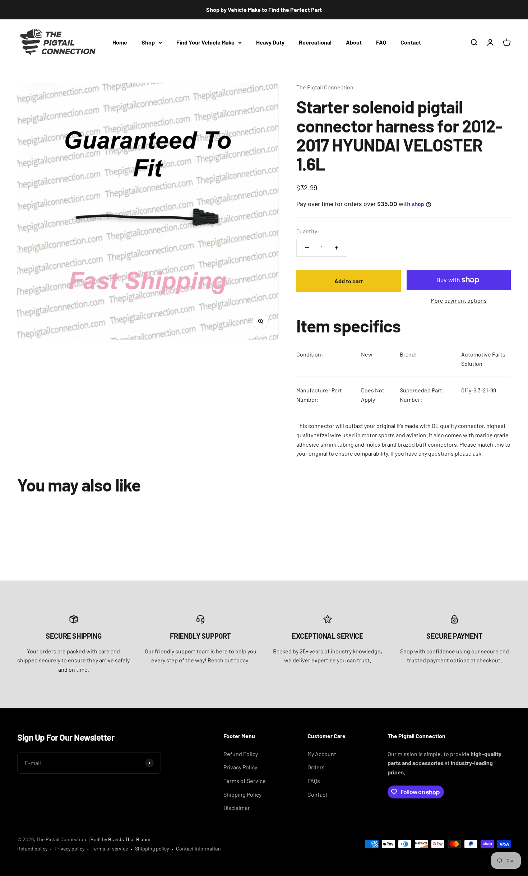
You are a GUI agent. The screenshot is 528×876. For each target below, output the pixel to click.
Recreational (315, 42)
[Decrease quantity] (307, 247)
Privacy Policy (240, 767)
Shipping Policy (242, 794)
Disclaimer (236, 807)
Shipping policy (152, 848)
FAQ (381, 42)
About (354, 42)
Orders (316, 767)
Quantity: (307, 231)
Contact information (198, 848)
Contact (410, 42)
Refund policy (32, 848)
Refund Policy (240, 753)
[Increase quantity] (336, 247)
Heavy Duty (270, 42)
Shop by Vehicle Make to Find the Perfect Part (264, 9)
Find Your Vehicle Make (205, 42)
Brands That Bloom (129, 839)
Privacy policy (69, 848)
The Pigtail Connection (324, 87)
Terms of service (110, 848)
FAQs (313, 780)
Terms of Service (244, 780)
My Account (321, 753)
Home (119, 42)
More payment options (459, 300)
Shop (148, 42)
